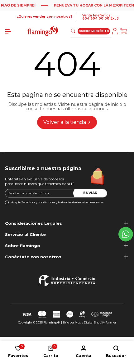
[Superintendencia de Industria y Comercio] (67, 280)
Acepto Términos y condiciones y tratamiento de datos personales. (57, 202)
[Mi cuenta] (116, 31)
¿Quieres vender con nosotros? (44, 16)
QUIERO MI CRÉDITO (94, 31)
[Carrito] (124, 31)
